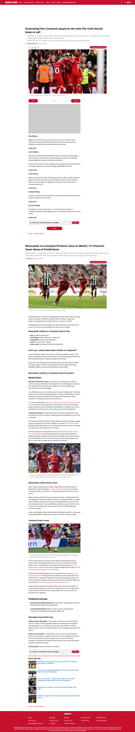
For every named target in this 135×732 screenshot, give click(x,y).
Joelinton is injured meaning (59, 489)
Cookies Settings (69, 723)
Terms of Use (68, 720)
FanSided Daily (101, 717)
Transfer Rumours (29, 2)
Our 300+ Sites (85, 717)
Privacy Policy (53, 720)
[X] (125, 2)
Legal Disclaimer (101, 720)
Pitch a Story (32, 720)
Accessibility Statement (35, 723)
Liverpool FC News (39, 233)
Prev (33, 101)
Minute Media (20, 727)
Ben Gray (30, 258)
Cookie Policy (85, 720)
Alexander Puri (32, 43)
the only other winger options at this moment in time (53, 582)
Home (30, 233)
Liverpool (54, 209)
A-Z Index (52, 723)
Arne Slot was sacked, (72, 423)
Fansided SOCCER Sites (69, 2)
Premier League (56, 2)
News (20, 2)
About (48, 2)
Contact (66, 717)
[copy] (38, 47)
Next (75, 101)
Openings (52, 717)
